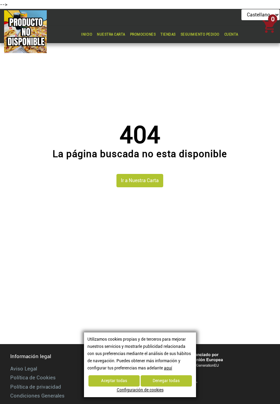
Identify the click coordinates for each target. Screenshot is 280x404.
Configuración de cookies (140, 390)
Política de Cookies (33, 378)
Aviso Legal (23, 369)
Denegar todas (166, 380)
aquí (168, 368)
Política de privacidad (35, 387)
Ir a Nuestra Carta (140, 180)
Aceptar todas (114, 380)
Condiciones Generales (37, 396)
